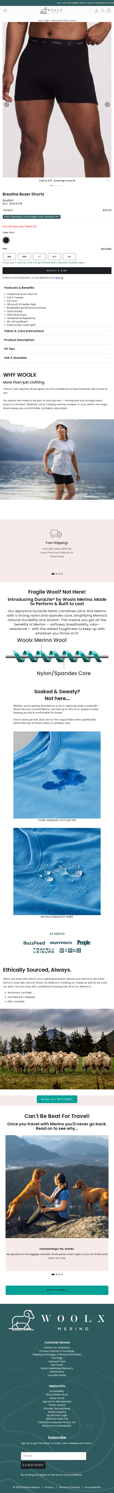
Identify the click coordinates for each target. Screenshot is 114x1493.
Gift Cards (57, 1364)
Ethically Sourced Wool (57, 1408)
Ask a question (15, 358)
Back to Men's (57, 1290)
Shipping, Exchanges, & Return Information (57, 1354)
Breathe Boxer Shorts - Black (64, 21)
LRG (39, 256)
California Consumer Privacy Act (57, 1422)
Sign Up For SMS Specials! (56, 1401)
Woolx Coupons (57, 1411)
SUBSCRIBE (33, 1465)
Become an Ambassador (57, 1425)
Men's (47, 21)
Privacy (49, 1487)
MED (24, 256)
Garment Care (57, 1361)
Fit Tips (9, 349)
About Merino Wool (57, 1394)
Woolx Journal (57, 1405)
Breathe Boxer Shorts (23, 194)
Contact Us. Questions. (56, 1347)
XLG (54, 256)
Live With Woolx (57, 1375)
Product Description (19, 340)
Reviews (8, 210)
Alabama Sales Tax (57, 1418)
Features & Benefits (19, 288)
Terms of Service (69, 1487)
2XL (69, 256)
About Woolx (57, 1398)
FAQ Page (56, 1357)
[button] (6, 104)
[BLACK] (6, 240)
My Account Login (57, 1415)
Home (40, 21)
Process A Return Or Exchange (57, 1351)
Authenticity (57, 1371)
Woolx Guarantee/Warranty (57, 1368)
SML (9, 256)
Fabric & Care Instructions (24, 331)
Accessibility (57, 1391)
